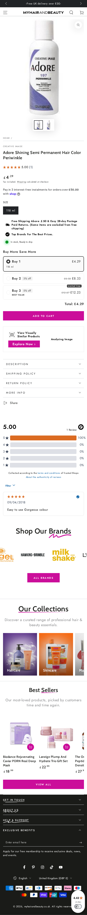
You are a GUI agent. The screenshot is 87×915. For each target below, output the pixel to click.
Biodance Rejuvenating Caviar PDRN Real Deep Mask (19, 761)
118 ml (12, 211)
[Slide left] (6, 3)
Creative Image (13, 146)
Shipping (21, 181)
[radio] (43, 264)
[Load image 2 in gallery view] (48, 124)
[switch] (78, 906)
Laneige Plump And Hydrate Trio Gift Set (53, 759)
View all (43, 784)
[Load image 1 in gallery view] (38, 124)
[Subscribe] (81, 842)
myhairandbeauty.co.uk (37, 906)
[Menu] (5, 12)
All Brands (43, 578)
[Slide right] (80, 3)
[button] (71, 12)
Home (6, 138)
